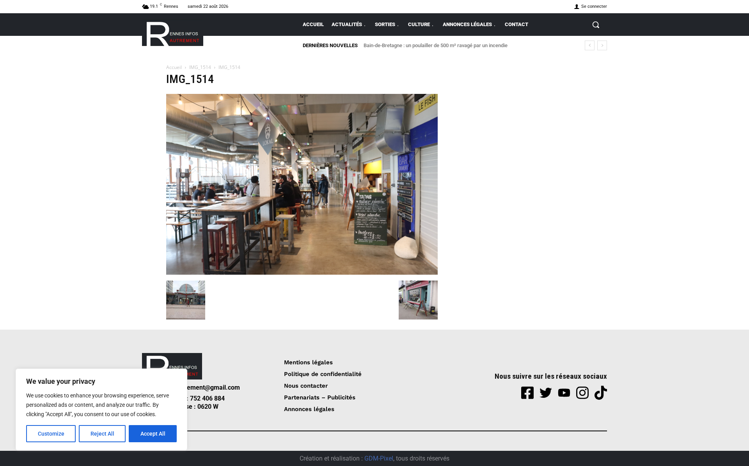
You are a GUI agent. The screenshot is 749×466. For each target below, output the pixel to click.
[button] (595, 24)
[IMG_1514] (302, 272)
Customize (51, 434)
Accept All (152, 434)
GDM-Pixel (378, 458)
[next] (602, 45)
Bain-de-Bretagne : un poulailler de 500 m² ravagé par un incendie (436, 45)
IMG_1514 (200, 67)
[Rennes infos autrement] (172, 32)
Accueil (174, 67)
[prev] (590, 45)
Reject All (102, 434)
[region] (101, 409)
